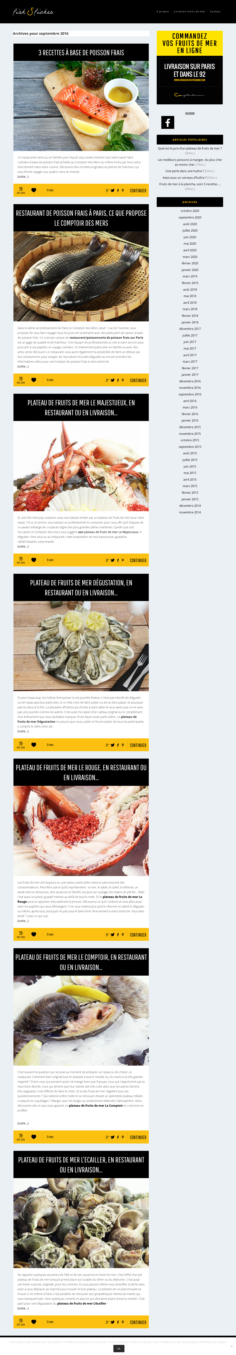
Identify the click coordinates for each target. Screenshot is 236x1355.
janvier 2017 (190, 375)
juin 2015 (190, 466)
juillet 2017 (190, 335)
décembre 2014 (190, 506)
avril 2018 (190, 303)
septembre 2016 (190, 394)
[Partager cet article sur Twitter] (112, 189)
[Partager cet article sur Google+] (107, 189)
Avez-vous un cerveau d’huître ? (184, 178)
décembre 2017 (190, 329)
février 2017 (190, 368)
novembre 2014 (190, 512)
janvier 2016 (190, 420)
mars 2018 (190, 309)
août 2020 (190, 224)
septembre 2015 (190, 447)
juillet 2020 (190, 230)
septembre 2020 (190, 217)
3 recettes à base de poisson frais (81, 52)
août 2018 (190, 290)
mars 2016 (190, 407)
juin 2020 (190, 237)
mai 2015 (190, 473)
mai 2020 (190, 244)
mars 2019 (190, 276)
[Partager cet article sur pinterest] (122, 189)
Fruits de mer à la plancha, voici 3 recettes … (190, 184)
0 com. (50, 190)
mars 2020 (190, 257)
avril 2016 (190, 401)
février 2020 (190, 263)
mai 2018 (190, 296)
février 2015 (190, 493)
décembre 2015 (190, 427)
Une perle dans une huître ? (184, 171)
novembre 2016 (190, 388)
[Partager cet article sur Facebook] (117, 189)
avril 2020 (190, 250)
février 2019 (190, 283)
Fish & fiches (34, 11)
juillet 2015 (190, 460)
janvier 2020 (190, 270)
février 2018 (190, 316)
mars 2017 (190, 362)
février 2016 (190, 414)
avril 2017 (190, 355)
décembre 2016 (190, 381)
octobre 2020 (190, 211)
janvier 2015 (190, 499)
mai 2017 (190, 348)
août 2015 (190, 453)
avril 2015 (190, 479)
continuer (138, 190)
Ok (119, 1348)
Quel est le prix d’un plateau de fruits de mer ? (190, 148)
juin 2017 (190, 342)
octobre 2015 (190, 440)
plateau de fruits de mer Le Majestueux (111, 532)
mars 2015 (190, 486)
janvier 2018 (190, 322)
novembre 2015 (190, 434)
